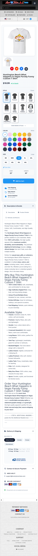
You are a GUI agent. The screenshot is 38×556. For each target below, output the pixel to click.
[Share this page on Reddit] (16, 68)
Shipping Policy (32, 534)
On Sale (20, 12)
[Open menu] (35, 3)
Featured (22, 15)
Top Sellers (11, 15)
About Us (9, 532)
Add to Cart (20, 181)
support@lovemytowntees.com (15, 476)
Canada (19, 440)
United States (10, 440)
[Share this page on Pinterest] (12, 68)
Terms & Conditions (9, 534)
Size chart (7, 167)
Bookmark (20, 549)
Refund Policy (21, 534)
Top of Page (36, 499)
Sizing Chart (15, 540)
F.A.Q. (8, 540)
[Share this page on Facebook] (21, 68)
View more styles (17, 125)
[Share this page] (26, 69)
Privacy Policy (27, 532)
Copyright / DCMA (20, 542)
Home (1, 499)
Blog (31, 15)
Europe (27, 440)
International (9, 444)
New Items (30, 12)
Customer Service (27, 540)
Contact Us (18, 532)
